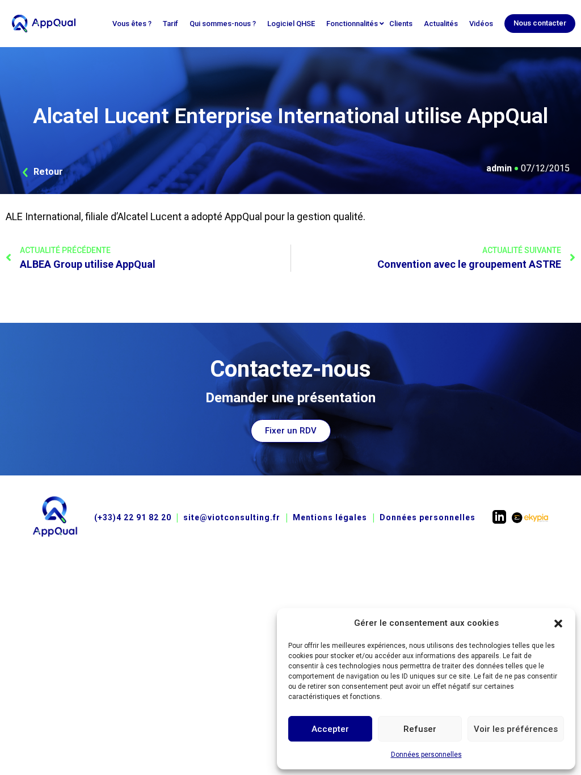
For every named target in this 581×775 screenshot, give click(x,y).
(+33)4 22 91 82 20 (132, 517)
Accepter (330, 729)
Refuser (419, 729)
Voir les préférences (516, 729)
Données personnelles (426, 755)
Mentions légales (330, 517)
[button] (558, 623)
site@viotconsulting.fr (231, 517)
